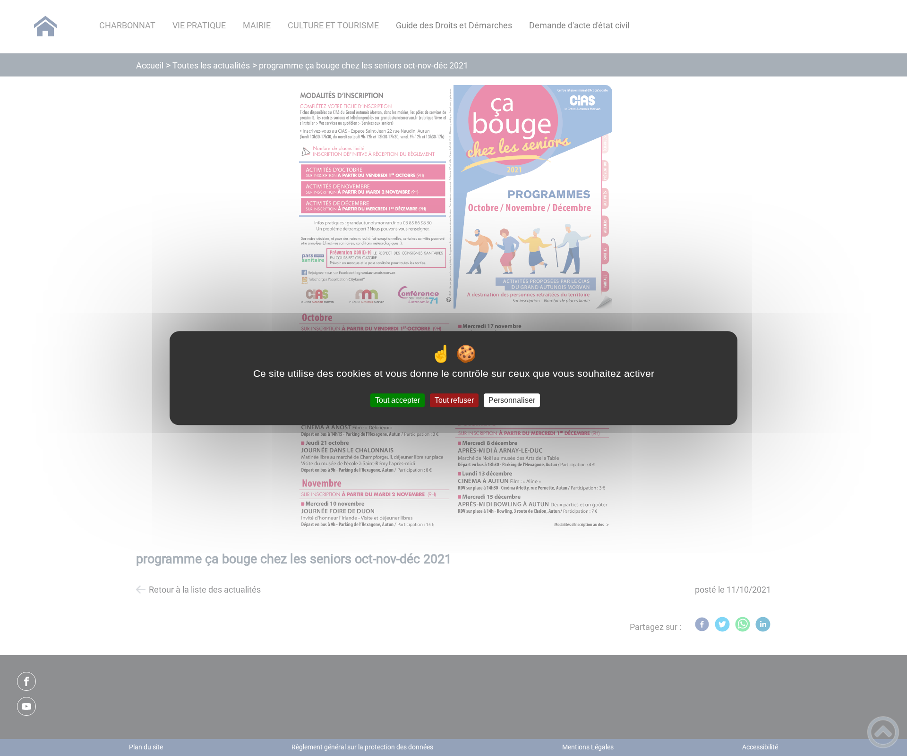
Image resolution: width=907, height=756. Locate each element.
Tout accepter (397, 400)
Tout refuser (454, 400)
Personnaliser (511, 400)
